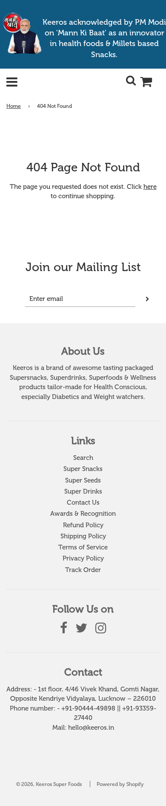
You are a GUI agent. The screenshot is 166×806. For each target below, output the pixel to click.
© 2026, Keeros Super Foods (49, 784)
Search (83, 458)
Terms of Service (83, 547)
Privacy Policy (83, 558)
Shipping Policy (83, 536)
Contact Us (83, 502)
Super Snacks (83, 469)
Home (13, 106)
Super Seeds (83, 480)
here (150, 187)
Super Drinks (83, 491)
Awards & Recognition (83, 513)
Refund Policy (83, 525)
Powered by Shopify (120, 784)
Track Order (83, 570)
